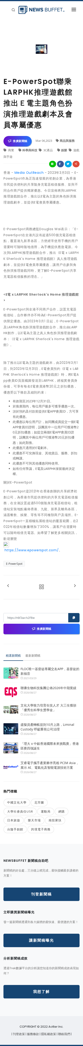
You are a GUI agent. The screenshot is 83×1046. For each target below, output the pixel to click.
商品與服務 (67, 141)
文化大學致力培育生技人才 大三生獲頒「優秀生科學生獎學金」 (48, 707)
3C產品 (48, 150)
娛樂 (64, 150)
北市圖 (39, 802)
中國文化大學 (17, 802)
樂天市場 (34, 820)
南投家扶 (55, 820)
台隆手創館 (15, 829)
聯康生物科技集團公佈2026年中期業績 (48, 688)
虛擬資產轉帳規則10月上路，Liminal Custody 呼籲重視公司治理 (47, 726)
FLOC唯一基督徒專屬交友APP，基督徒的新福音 (50, 671)
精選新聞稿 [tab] (13, 655)
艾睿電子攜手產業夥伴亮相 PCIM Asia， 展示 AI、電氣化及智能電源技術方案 (50, 765)
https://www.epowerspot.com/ (31, 550)
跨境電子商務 (40, 829)
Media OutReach (29, 172)
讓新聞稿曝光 (41, 940)
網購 (61, 811)
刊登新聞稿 (41, 894)
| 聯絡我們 (64, 1034)
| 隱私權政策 (48, 1034)
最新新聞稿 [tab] (32, 655)
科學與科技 (30, 150)
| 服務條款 (33, 1034)
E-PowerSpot (14, 564)
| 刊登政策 (19, 1034)
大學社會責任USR (20, 811)
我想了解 (41, 991)
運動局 (45, 811)
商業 (11, 150)
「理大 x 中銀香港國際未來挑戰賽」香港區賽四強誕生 (50, 745)
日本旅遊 (13, 820)
